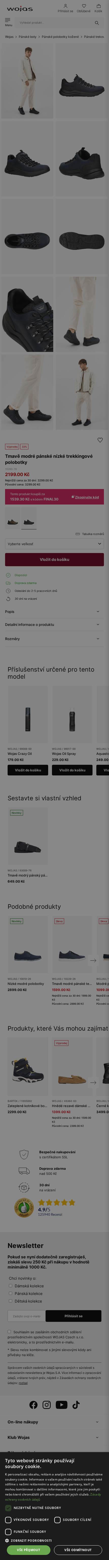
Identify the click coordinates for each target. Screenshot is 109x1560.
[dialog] (54, 780)
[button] (54, 1540)
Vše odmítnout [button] (78, 1550)
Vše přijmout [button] (28, 1550)
